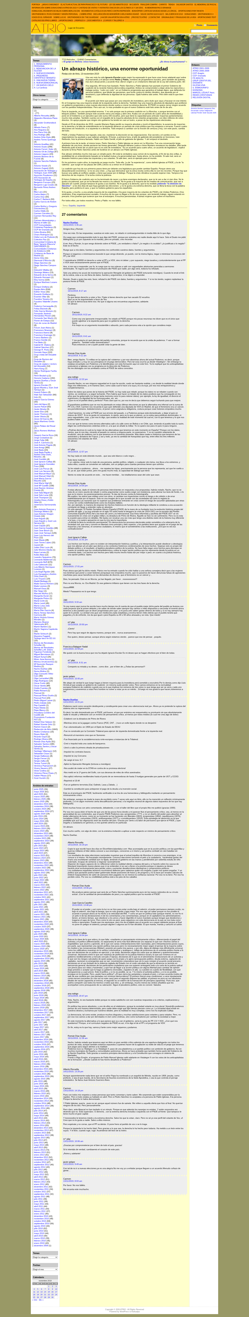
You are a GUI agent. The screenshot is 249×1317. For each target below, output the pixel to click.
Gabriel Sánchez (41, 347)
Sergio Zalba (40, 761)
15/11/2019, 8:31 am (77, 663)
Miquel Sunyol (40, 657)
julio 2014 (38, 1111)
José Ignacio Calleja (43, 462)
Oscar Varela (40, 686)
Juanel (37, 545)
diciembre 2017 (41, 1010)
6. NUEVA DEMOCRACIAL (46, 83)
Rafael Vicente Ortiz (43, 724)
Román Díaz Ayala (42, 741)
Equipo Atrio (39, 289)
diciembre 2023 (41, 833)
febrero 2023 (40, 858)
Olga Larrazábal (41, 678)
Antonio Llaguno (41, 154)
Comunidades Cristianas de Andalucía (45, 250)
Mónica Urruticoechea (44, 662)
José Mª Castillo (41, 486)
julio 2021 (38, 904)
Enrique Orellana (41, 287)
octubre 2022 (40, 868)
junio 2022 (39, 877)
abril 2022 (38, 882)
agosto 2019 (39, 961)
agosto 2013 (39, 1138)
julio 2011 (38, 1199)
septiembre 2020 (41, 929)
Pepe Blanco (40, 710)
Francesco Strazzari (43, 330)
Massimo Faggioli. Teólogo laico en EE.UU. (45, 637)
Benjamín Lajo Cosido (44, 185)
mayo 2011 (39, 1204)
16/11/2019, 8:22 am (81, 315)
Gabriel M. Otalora (42, 345)
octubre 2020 (40, 927)
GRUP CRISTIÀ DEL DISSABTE (202, 82)
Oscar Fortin (39, 683)
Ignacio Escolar (41, 385)
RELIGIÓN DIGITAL (202, 97)
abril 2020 (38, 941)
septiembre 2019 (41, 958)
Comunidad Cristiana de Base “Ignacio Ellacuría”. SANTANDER (45, 244)
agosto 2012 (39, 1167)
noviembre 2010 (41, 1219)
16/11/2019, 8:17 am (77, 291)
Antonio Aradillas (41, 144)
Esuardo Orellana (42, 294)
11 (34, 1292)
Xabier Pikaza (40, 776)
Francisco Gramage (43, 335)
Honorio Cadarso (42, 378)
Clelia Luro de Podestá (44, 237)
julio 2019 (38, 963)
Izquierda (81, 206)
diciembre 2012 (41, 1157)
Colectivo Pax (40, 239)
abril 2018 (38, 1000)
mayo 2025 (39, 792)
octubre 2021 (40, 897)
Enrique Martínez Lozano (45, 282)
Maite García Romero (44, 584)
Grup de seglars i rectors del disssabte (45, 365)
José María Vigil (41, 483)
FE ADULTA (198, 78)
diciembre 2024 (41, 804)
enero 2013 (39, 1155)
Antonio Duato (40, 147)
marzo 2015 (39, 1091)
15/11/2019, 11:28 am (78, 1038)
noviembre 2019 (41, 954)
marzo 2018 (39, 1003)
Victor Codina (40, 771)
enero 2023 (39, 860)
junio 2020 (39, 936)
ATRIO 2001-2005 (201, 68)
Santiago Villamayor (43, 751)
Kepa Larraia (40, 552)
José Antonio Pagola (43, 445)
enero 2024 (39, 831)
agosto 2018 (39, 990)
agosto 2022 (39, 873)
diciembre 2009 (41, 1246)
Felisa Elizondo (41, 309)
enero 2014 (39, 1125)
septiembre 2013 (41, 1135)
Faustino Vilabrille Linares (45, 302)
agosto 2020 (39, 931)
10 (56, 1289)
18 (34, 1295)
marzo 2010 (39, 1238)
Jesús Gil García (41, 419)
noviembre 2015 (41, 1071)
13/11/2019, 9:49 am (72, 1164)
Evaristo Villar (40, 297)
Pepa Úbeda (39, 708)
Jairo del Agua (40, 404)
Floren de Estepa (42, 321)
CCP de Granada (42, 230)
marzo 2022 (39, 885)
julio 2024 (38, 816)
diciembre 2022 (41, 863)
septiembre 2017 (41, 1017)
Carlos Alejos (40, 194)
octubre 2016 (40, 1044)
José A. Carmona (42, 443)
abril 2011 (38, 1206)
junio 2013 (39, 1142)
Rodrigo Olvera (41, 739)
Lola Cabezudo (41, 565)
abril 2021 (38, 912)
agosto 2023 (39, 843)
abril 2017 (38, 1030)
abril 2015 (38, 1088)
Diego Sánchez (41, 263)
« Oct (34, 1300)
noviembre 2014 (41, 1101)
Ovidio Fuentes (41, 688)
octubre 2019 (40, 956)
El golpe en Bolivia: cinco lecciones (81, 62)
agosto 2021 (39, 902)
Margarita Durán (41, 596)
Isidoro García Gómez (44, 400)
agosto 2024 (39, 814)
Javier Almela (40, 409)
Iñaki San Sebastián (43, 395)
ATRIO (123, 1309)
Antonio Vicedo (41, 166)
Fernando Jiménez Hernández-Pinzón (42, 315)
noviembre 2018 (41, 983)
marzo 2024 (39, 826)
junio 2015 (39, 1084)
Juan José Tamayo (42, 533)
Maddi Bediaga (41, 581)
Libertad (194, 113)
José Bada (39, 450)
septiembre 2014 (41, 1106)
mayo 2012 (39, 1174)
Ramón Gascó (40, 727)
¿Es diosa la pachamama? (172, 62)
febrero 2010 (40, 1241)
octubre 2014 (40, 1103)
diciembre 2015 (41, 1069)
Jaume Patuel (40, 407)
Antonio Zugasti (41, 168)
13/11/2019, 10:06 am (73, 1141)
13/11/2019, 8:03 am (72, 1181)
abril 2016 (38, 1059)
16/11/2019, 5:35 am (72, 225)
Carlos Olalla (40, 211)
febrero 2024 (40, 828)
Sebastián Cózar (41, 753)
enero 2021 (39, 919)
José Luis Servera (42, 471)
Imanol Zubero (40, 392)
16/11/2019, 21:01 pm (78, 540)
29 (49, 1297)
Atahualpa (135, 1312)
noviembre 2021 (41, 895)
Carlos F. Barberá (42, 199)
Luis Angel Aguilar (42, 572)
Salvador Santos (41, 744)
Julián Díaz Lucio (42, 547)
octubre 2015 (40, 1074)
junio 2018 (39, 995)
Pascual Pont (40, 698)
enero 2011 (39, 1214)
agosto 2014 (39, 1108)
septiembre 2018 (41, 988)
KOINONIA (197, 90)
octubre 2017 (40, 1015)
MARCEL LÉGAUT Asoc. (204, 93)
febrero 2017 (40, 1035)
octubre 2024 (40, 809)
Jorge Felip (39, 440)
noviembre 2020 (41, 924)
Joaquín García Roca (43, 435)
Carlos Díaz (39, 197)
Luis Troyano (40, 579)
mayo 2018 (39, 998)
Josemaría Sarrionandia (45, 505)
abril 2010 (38, 1236)
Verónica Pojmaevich (43, 766)
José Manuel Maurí (43, 474)
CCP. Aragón (198, 73)
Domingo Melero (41, 272)
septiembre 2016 (41, 1047)
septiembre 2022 (41, 870)
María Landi (39, 603)
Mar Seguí (39, 591)
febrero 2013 (40, 1152)
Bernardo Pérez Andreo (44, 187)
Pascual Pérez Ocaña (44, 695)
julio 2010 (38, 1228)
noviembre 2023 (41, 836)
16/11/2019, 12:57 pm (78, 452)
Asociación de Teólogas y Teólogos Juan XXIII (45, 172)
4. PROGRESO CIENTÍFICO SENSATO (44, 77)
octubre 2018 (40, 985)
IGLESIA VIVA (199, 85)
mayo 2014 (39, 1115)
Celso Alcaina (40, 232)
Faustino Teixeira (42, 299)
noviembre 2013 (41, 1130)
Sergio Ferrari (40, 758)
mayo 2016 (39, 1057)
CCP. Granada (199, 76)
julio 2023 (38, 846)
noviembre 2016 (41, 1042)
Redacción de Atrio (42, 729)
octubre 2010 (40, 1221)
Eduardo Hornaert (42, 277)
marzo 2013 (39, 1150)
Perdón (199, 113)
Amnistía (194, 108)
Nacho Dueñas (41, 669)
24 (56, 1295)
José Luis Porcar (41, 469)
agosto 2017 (39, 1020)
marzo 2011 (39, 1209)
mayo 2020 (39, 939)
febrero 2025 (40, 799)
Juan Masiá (39, 540)
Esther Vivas (39, 292)
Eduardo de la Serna (43, 275)
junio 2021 (39, 907)
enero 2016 (39, 1066)
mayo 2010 (39, 1233)
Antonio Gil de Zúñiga (44, 152)
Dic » (41, 1300)
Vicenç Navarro (41, 768)
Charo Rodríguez (42, 235)
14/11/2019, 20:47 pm (78, 996)
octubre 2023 (40, 838)
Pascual (37, 693)
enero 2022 (39, 890)
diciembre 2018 (41, 981)
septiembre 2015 (41, 1076)
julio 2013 (38, 1140)
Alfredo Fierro (40, 127)
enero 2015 (39, 1096)
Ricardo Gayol (40, 737)
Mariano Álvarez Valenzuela (41, 623)
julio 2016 (38, 1052)
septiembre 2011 (41, 1194)
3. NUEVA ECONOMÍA (44, 73)
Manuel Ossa (40, 588)
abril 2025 (38, 794)
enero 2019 (39, 978)
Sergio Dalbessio (41, 756)
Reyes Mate (39, 734)
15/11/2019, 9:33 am (72, 602)
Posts (199, 25)
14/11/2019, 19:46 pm (82, 888)
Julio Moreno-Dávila (43, 550)
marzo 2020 (39, 944)
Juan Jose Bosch (42, 530)
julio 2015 (38, 1081)
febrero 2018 (40, 1005)
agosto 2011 (39, 1196)
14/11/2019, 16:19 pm (78, 845)
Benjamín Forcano (42, 182)
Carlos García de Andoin (45, 202)
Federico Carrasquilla (44, 306)
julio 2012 (38, 1169)
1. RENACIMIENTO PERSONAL (43, 65)
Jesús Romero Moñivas (44, 431)
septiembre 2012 (41, 1165)
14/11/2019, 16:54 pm (78, 935)
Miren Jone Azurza (42, 659)
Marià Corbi (39, 601)
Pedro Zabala (40, 703)
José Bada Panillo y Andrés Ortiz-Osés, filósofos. (43, 454)
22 (49, 1295)
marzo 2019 (39, 973)
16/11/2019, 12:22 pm (78, 379)
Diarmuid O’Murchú (43, 260)
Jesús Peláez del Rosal (44, 426)
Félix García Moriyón (43, 311)
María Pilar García (42, 610)
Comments (212, 25)
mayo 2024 (39, 821)
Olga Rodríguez (41, 681)
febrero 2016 (40, 1064)
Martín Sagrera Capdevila (45, 629)
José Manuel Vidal (42, 476)
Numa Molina (40, 671)
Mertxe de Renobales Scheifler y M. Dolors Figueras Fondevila (44, 650)
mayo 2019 (39, 968)
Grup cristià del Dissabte (45, 355)
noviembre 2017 (41, 1012)
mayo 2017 (39, 1027)
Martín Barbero (41, 627)
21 (45, 1295)
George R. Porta (41, 350)
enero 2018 (39, 1008)
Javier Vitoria (40, 416)
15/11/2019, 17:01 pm (73, 566)
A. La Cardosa (40, 88)
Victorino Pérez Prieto (44, 773)
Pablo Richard (40, 691)
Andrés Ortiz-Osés (42, 137)
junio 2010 (39, 1231)
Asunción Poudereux (43, 175)
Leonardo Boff (40, 562)
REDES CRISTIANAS (202, 95)
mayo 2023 (39, 850)
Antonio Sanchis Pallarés (45, 161)
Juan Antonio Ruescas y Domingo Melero (45, 510)
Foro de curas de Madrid (45, 323)
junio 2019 (39, 966)
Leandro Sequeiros (42, 557)
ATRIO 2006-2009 (201, 71)
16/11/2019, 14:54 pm (78, 486)
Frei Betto (38, 342)
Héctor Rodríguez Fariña (45, 371)
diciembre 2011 (41, 1187)
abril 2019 (38, 971)
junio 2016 (39, 1054)
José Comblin (40, 459)
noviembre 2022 (41, 865)
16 (52, 1292)
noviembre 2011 (41, 1189)
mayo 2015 (39, 1086)
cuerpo (201, 110)
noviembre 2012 (41, 1160)
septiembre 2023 (41, 841)
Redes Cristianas (42, 732)
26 (38, 1297)
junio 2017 (39, 1025)
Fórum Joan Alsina (42, 328)
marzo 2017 (39, 1032)
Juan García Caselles (44, 528)
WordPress (124, 1312)
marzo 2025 (39, 796)
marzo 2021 (39, 914)
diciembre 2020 (41, 922)
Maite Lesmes (40, 586)
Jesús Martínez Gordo (44, 421)
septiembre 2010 (41, 1223)
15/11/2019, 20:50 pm (78, 624)
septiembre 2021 (41, 900)
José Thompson (41, 498)
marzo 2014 (39, 1120)
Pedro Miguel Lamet (43, 700)
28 (45, 1297)
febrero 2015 (40, 1093)
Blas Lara (38, 192)
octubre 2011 (40, 1192)
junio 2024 (39, 819)
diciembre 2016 (41, 1039)
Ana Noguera (40, 130)
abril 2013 (38, 1147)
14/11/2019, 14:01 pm (73, 702)
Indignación (209, 110)
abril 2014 (38, 1118)
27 (41, 1297)
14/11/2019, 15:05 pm (73, 679)
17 (56, 1292)
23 (52, 1295)
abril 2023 (38, 853)
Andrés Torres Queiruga (45, 140)
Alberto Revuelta (41, 116)
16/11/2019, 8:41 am (81, 336)
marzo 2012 (39, 1179)
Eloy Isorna (39, 280)
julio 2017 (38, 1022)
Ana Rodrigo (39, 135)
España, (73, 206)
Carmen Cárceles (42, 213)
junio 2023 (39, 848)
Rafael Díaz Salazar (43, 722)
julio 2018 (38, 993)
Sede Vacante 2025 (209, 113)
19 (38, 1295)
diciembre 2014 (41, 1098)
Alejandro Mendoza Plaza (45, 118)
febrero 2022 (40, 887)
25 (34, 1297)
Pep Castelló (40, 705)
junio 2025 (39, 789)
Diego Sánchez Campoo (45, 265)
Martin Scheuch (41, 634)
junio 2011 (38, 1201)
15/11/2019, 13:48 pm (82, 905)
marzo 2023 (39, 855)
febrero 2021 (40, 917)
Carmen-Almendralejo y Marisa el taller (45, 221)
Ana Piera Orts (40, 132)
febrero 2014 (40, 1123)
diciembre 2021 (41, 892)
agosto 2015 (39, 1079)
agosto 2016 (39, 1049)
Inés (36, 397)
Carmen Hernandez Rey (45, 216)
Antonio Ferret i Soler (43, 149)
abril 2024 (38, 823)
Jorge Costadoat (41, 438)
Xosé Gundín (40, 778)
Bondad (200, 108)
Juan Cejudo (40, 526)
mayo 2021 (39, 909)
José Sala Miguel (42, 493)
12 (38, 1292)
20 (41, 1295)
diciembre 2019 (41, 951)
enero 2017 (39, 1037)
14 (45, 1292)
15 (49, 1292)
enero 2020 (39, 949)
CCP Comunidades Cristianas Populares (43, 226)
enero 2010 (39, 1243)
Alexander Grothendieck (45, 123)
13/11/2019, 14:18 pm (73, 1091)
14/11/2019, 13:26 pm (73, 1071)
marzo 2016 (39, 1061)
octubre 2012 (40, 1162)
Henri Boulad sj (41, 376)
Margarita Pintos (41, 598)
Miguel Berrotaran (42, 654)
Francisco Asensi (41, 333)
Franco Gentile (41, 340)
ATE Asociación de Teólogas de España (43, 179)
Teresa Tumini (40, 763)
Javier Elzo (39, 412)
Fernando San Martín (44, 318)
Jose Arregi (39, 447)
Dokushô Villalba (41, 270)
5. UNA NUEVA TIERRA (44, 80)
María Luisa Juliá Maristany (42, 607)
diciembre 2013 (41, 1128)
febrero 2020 (40, 946)
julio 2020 (38, 934)
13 (41, 1292)
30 (52, 1297)
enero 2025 (39, 801)
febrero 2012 (40, 1182)
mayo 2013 (39, 1145)
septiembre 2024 (41, 811)
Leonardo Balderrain (43, 560)
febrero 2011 (40, 1211)
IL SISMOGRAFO (201, 88)
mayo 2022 (39, 880)
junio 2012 (39, 1172)
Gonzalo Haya (40, 352)
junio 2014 (39, 1113)
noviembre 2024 (41, 806)
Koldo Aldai (39, 555)
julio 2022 (38, 875)
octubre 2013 (40, 1133)
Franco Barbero (41, 337)
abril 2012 (38, 1177)
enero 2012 (39, 1184)
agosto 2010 (39, 1226)
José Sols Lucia (41, 495)
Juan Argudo (40, 518)
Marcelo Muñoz (41, 593)
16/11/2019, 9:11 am (77, 356)
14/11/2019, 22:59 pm (73, 649)
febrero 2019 (40, 976)
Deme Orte (39, 258)
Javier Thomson (41, 414)
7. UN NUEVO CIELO (43, 85)
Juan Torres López (42, 542)
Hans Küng (39, 369)
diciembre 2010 (41, 1216)
